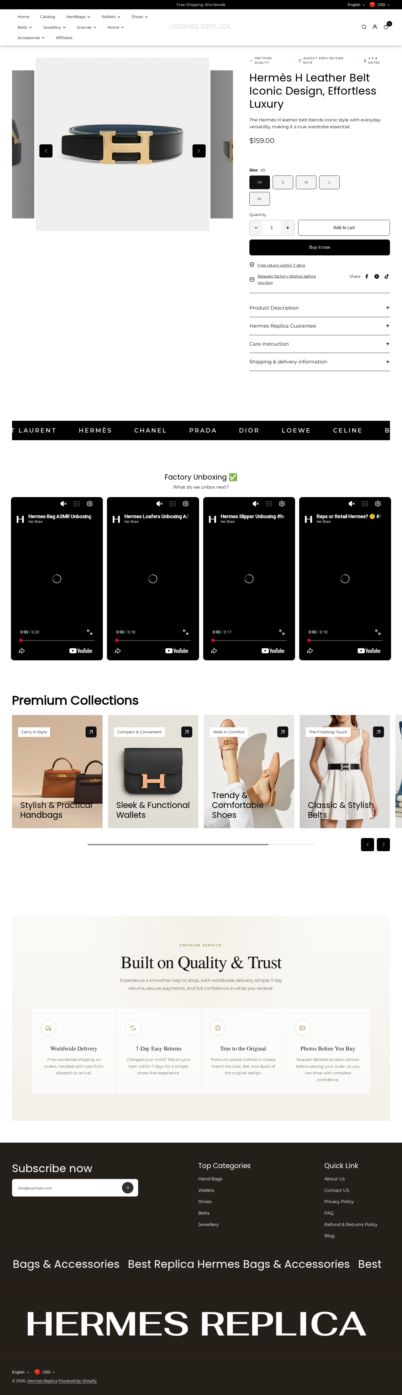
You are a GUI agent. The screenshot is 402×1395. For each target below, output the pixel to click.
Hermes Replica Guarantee (282, 326)
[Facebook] (367, 276)
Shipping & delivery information (288, 362)
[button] (46, 150)
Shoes (137, 16)
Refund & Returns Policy (351, 1224)
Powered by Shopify (78, 1380)
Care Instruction (269, 344)
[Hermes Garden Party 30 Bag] (91, 731)
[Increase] (287, 228)
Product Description (274, 308)
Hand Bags (210, 1178)
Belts (22, 27)
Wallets (108, 16)
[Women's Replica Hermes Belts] (378, 731)
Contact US (336, 1190)
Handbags (76, 16)
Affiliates (64, 37)
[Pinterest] (386, 276)
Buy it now (319, 247)
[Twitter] (377, 276)
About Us (334, 1178)
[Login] (375, 27)
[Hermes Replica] (201, 28)
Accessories (29, 37)
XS (260, 182)
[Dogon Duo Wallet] (186, 731)
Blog (329, 1235)
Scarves (84, 27)
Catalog (47, 16)
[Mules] (282, 731)
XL (260, 199)
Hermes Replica (42, 1380)
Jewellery (52, 27)
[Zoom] (201, 66)
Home (23, 16)
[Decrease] (256, 228)
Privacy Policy (339, 1201)
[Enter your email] (128, 1188)
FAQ (328, 1213)
